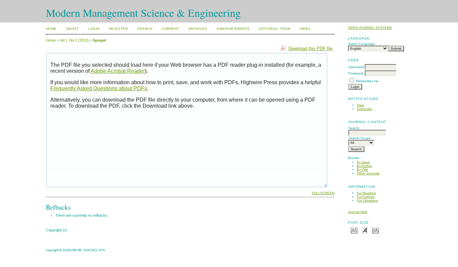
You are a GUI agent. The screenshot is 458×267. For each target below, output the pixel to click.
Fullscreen (323, 193)
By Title (362, 169)
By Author (364, 166)
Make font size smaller (354, 230)
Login (94, 29)
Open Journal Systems (370, 28)
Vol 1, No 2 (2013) (74, 40)
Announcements (233, 29)
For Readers (366, 193)
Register (118, 29)
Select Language (361, 44)
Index (305, 29)
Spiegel (99, 40)
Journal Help (357, 212)
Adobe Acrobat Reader (118, 71)
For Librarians (367, 200)
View (360, 105)
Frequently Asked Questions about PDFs (98, 88)
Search (144, 29)
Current (170, 29)
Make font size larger (375, 230)
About (72, 29)
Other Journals (368, 173)
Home (51, 29)
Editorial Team (274, 29)
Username (356, 67)
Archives (197, 29)
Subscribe (364, 109)
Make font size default (364, 230)
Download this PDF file (310, 48)
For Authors (366, 197)
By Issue (363, 162)
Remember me (367, 81)
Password (355, 73)
